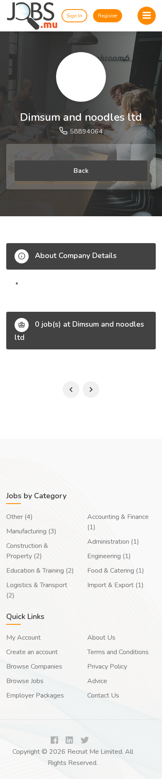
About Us (101, 637)
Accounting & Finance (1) (118, 522)
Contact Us (103, 695)
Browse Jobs (25, 681)
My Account (23, 637)
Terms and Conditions (118, 652)
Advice (97, 681)
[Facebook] (54, 740)
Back (81, 170)
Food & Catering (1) (115, 570)
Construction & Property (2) (27, 551)
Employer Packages (35, 695)
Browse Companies (34, 666)
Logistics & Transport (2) (36, 590)
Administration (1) (113, 541)
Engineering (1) (109, 556)
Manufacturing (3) (31, 531)
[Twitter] (84, 740)
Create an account (32, 652)
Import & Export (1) (115, 585)
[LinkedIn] (69, 740)
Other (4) (19, 516)
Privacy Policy (107, 666)
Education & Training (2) (40, 570)
